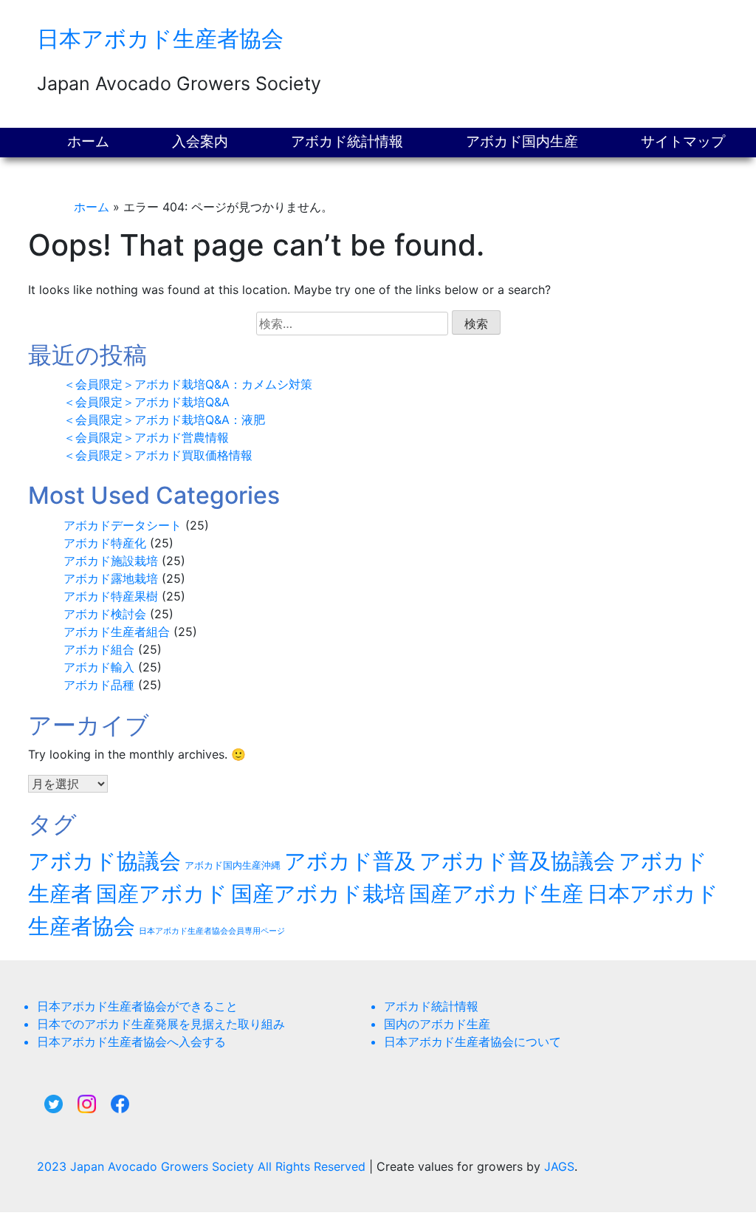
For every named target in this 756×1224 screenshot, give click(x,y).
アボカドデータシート (122, 525)
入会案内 (200, 141)
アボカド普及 (350, 861)
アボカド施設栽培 (110, 560)
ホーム (88, 141)
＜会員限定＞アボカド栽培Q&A (146, 401)
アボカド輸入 (98, 667)
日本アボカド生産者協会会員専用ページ (212, 931)
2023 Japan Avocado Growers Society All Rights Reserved (203, 1166)
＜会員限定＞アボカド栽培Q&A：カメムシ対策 (187, 384)
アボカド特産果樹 (110, 596)
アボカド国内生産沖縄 (233, 865)
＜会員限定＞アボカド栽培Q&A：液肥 (164, 419)
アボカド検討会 (104, 613)
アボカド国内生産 (522, 141)
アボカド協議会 (104, 861)
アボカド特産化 (104, 543)
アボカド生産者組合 (116, 631)
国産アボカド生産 (496, 893)
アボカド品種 (98, 684)
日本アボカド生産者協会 (160, 38)
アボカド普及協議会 (517, 861)
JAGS (559, 1166)
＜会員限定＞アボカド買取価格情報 (157, 455)
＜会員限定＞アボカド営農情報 (146, 437)
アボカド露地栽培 (110, 578)
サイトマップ (683, 141)
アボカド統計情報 (347, 141)
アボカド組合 (98, 649)
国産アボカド (161, 893)
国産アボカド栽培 (318, 893)
